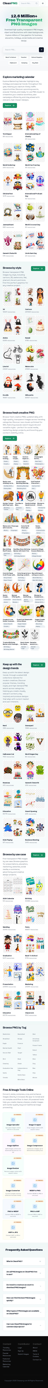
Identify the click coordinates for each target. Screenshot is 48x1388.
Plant (19, 1048)
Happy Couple (16, 464)
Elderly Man (7, 488)
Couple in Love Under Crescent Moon (8, 621)
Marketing (29, 984)
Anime (5, 338)
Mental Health (7, 1048)
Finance (20, 1043)
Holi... (33, 488)
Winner (35, 1077)
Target (20, 1053)
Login (20, 1348)
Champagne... (39, 464)
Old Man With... (8, 486)
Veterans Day (19, 508)
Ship (34, 1073)
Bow (34, 1059)
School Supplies (36, 57)
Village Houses (36, 556)
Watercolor (29, 366)
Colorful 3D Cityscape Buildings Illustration (25, 528)
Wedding (6, 927)
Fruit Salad (21, 626)
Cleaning (5, 1063)
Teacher (24, 57)
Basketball (21, 1034)
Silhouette (29, 395)
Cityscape (14, 530)
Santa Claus (21, 1075)
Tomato (5, 1077)
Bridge (20, 1039)
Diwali (20, 1063)
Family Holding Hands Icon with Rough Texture (30, 505)
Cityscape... (25, 533)
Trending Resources (7, 1349)
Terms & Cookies (36, 1355)
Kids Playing (7, 840)
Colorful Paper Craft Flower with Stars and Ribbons (9, 574)
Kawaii (27, 338)
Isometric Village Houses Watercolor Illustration (38, 550)
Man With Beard (38, 580)
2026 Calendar (8, 898)
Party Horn (21, 580)
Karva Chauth (17, 599)
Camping (24, 63)
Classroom (29, 1013)
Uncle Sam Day (31, 253)
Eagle (4, 1043)
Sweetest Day (7, 554)
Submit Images (23, 1354)
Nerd (5, 725)
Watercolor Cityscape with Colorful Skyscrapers (10, 527)
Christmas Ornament (36, 1040)
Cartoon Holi (36, 486)
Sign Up (21, 1351)
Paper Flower (8, 580)
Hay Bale (35, 63)
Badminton (6, 1034)
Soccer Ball (7, 1053)
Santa (5, 1073)
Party (27, 927)
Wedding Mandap (22, 486)
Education (7, 811)
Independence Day (22, 1069)
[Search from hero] (41, 49)
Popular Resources (7, 1354)
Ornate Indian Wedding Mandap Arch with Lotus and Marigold (23, 484)
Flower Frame (37, 1045)
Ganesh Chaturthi (10, 253)
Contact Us (37, 1360)
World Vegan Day (31, 754)
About (35, 1348)
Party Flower (7, 577)
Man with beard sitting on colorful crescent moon (38, 574)
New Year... (38, 461)
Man (34, 1068)
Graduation (7, 956)
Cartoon (28, 309)
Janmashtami (8, 225)
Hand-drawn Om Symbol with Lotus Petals (24, 645)
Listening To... (39, 599)
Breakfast (6, 1039)
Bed (34, 1034)
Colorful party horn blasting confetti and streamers (24, 574)
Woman (40, 510)
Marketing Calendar (6, 1365)
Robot (35, 1050)
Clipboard (13, 63)
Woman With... (39, 602)
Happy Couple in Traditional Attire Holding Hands (40, 622)
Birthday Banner (19, 556)
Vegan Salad (22, 624)
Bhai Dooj (39, 624)
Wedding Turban (6, 508)
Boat (19, 1059)
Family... (28, 510)
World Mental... (37, 577)
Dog (34, 1063)
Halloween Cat (8, 754)
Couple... (6, 464)
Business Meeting (32, 840)
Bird (4, 1059)
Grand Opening (31, 811)
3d (4, 309)
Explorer (26, 464)
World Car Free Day (32, 165)
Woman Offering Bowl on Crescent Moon (16, 598)
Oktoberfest (8, 194)
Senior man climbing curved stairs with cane (8, 483)
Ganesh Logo (23, 647)
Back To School (11, 57)
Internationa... (41, 530)
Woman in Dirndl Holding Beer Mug (40, 506)
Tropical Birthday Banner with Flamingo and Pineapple (10, 644)
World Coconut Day (32, 225)
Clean (10, 3)
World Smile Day (9, 165)
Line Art (6, 366)
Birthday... (17, 553)
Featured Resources (7, 1360)
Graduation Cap (8, 1068)
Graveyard (29, 725)
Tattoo (35, 1055)
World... (26, 461)
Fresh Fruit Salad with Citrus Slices (24, 620)
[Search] (36, 3)
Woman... (15, 602)
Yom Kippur (7, 134)
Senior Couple (39, 533)
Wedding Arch (21, 488)
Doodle (5, 395)
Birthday (28, 898)
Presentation (8, 984)
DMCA (35, 1351)
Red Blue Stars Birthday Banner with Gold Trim (21, 550)
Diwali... (6, 461)
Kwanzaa (6, 783)
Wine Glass (21, 1079)
